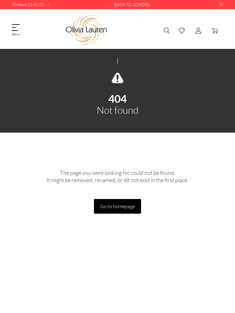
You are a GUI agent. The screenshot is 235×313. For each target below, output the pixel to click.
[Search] (166, 30)
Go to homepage (117, 206)
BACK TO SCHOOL (132, 4)
